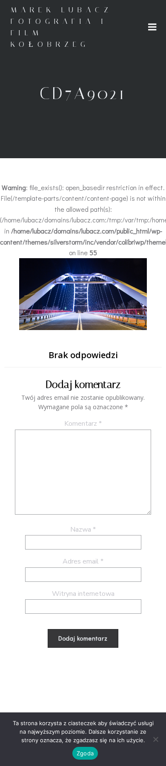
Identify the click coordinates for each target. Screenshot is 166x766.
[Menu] (152, 27)
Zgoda (85, 753)
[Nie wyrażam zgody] (155, 739)
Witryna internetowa (83, 593)
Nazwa (83, 529)
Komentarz (83, 423)
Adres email (83, 561)
